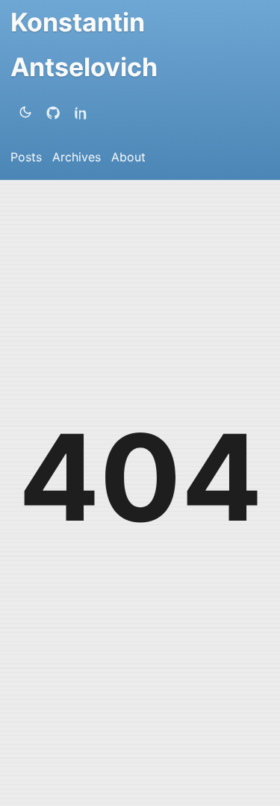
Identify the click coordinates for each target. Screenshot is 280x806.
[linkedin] (84, 112)
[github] (56, 112)
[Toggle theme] (25, 112)
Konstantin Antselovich (84, 44)
